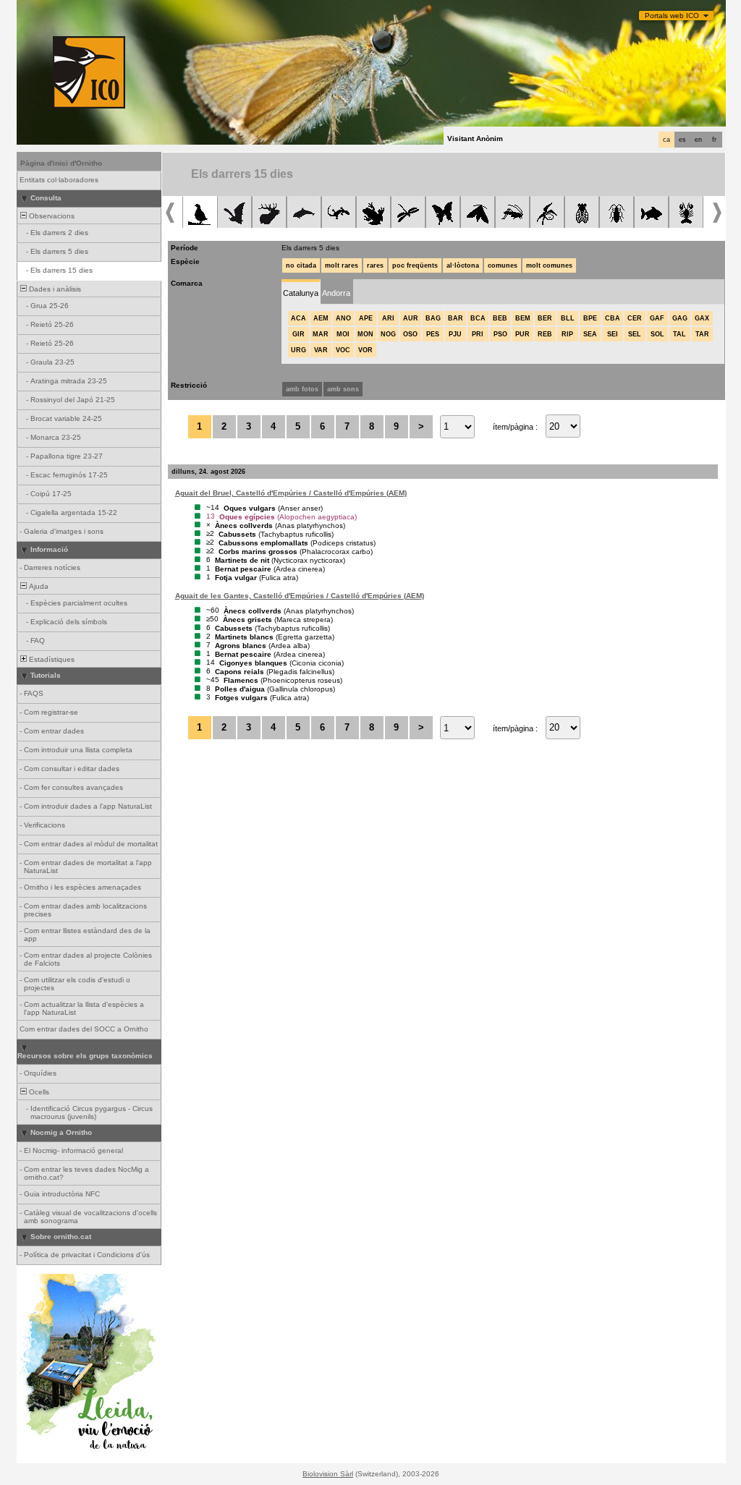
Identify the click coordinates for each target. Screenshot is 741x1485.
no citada (301, 265)
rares (375, 265)
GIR (298, 334)
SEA (590, 334)
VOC (343, 350)
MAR (321, 334)
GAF (657, 318)
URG (298, 350)
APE (366, 318)
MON (365, 334)
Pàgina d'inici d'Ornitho (61, 163)
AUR (410, 318)
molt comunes (549, 265)
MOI (343, 334)
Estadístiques (51, 659)
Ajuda (37, 586)
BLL (568, 318)
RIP (567, 334)
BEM (522, 318)
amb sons (343, 389)
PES (432, 334)
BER (545, 318)
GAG (679, 318)
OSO (410, 334)
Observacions (51, 216)
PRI (477, 334)
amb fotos (302, 389)
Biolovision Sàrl (327, 1474)
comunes (502, 265)
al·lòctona (462, 265)
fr (714, 139)
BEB (500, 318)
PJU (455, 334)
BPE (590, 318)
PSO (500, 334)
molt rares (341, 265)
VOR (365, 350)
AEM (321, 318)
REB (545, 334)
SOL (657, 334)
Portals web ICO (672, 16)
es (682, 139)
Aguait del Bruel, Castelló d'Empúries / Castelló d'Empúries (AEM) (291, 493)
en (698, 139)
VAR (321, 350)
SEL (634, 334)
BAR (455, 318)
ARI (388, 318)
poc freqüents (415, 265)
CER (634, 318)
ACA (298, 318)
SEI (612, 334)
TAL (679, 334)
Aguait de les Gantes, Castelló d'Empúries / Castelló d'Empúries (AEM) (299, 596)
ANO (343, 318)
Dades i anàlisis (54, 289)
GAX (702, 318)
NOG (388, 334)
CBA (612, 318)
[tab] (300, 292)
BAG (433, 318)
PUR (522, 334)
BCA (478, 318)
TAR (702, 334)
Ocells (38, 1092)
